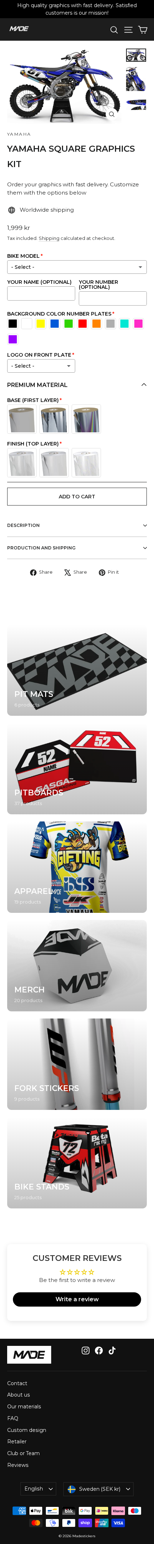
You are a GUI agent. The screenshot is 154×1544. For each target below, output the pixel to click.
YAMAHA (19, 134)
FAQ (12, 1418)
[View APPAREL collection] (77, 867)
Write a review (77, 1299)
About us (18, 1395)
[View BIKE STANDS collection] (77, 1162)
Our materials (24, 1406)
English (33, 1488)
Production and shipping (41, 547)
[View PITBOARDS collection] (77, 768)
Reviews (18, 1465)
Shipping (49, 238)
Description (23, 525)
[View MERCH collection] (77, 965)
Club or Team (23, 1453)
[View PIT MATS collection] (77, 670)
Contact (17, 1383)
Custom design (26, 1430)
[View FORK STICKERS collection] (77, 1064)
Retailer (17, 1441)
